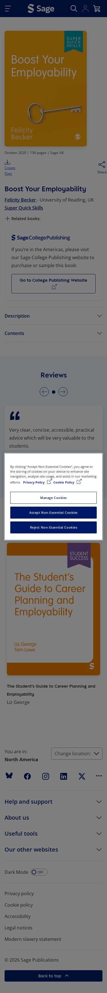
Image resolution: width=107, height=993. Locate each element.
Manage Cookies (53, 498)
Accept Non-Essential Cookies (53, 512)
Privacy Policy (34, 482)
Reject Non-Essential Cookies (53, 527)
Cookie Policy (64, 482)
